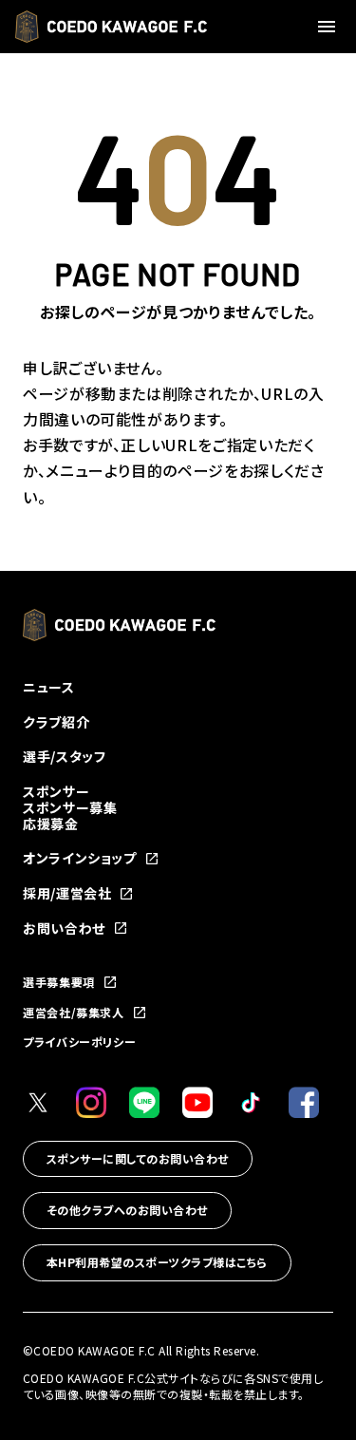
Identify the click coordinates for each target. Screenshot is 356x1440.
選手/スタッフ (64, 756)
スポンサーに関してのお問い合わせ (138, 1158)
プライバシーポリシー (79, 1041)
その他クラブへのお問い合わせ (127, 1210)
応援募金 (51, 823)
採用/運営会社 (67, 893)
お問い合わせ (64, 928)
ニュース (49, 686)
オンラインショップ (80, 858)
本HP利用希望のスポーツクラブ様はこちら (157, 1262)
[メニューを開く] (329, 26)
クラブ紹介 (56, 721)
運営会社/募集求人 (73, 1012)
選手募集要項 (59, 982)
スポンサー (56, 791)
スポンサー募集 (70, 807)
